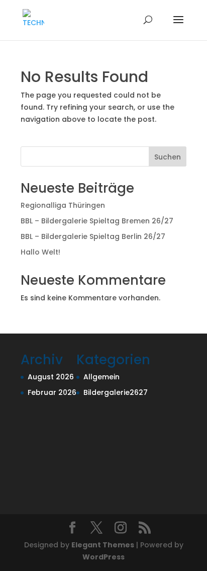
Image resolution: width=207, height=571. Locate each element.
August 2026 (51, 377)
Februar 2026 (52, 392)
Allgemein (101, 377)
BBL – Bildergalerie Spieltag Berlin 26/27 (93, 236)
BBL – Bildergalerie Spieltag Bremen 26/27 (97, 221)
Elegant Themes (102, 545)
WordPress (103, 557)
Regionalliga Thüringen (63, 205)
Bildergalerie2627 (115, 392)
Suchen (167, 157)
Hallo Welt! (40, 252)
